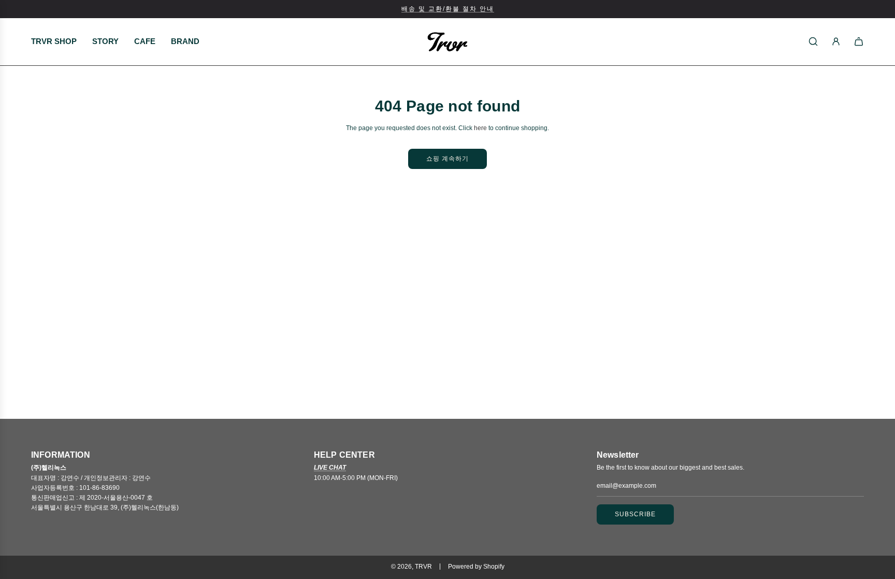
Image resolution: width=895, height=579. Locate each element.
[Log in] (836, 41)
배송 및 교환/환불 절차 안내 (447, 8)
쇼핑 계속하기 (447, 158)
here (480, 128)
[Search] (813, 41)
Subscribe (635, 514)
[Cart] (858, 41)
